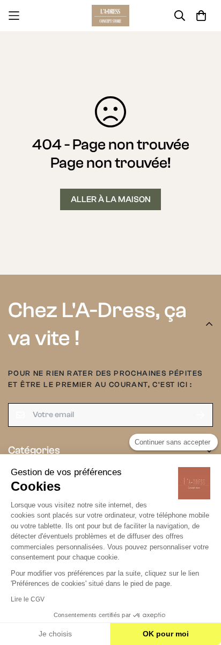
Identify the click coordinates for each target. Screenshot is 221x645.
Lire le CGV (28, 599)
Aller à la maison (111, 199)
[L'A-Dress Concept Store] (110, 15)
